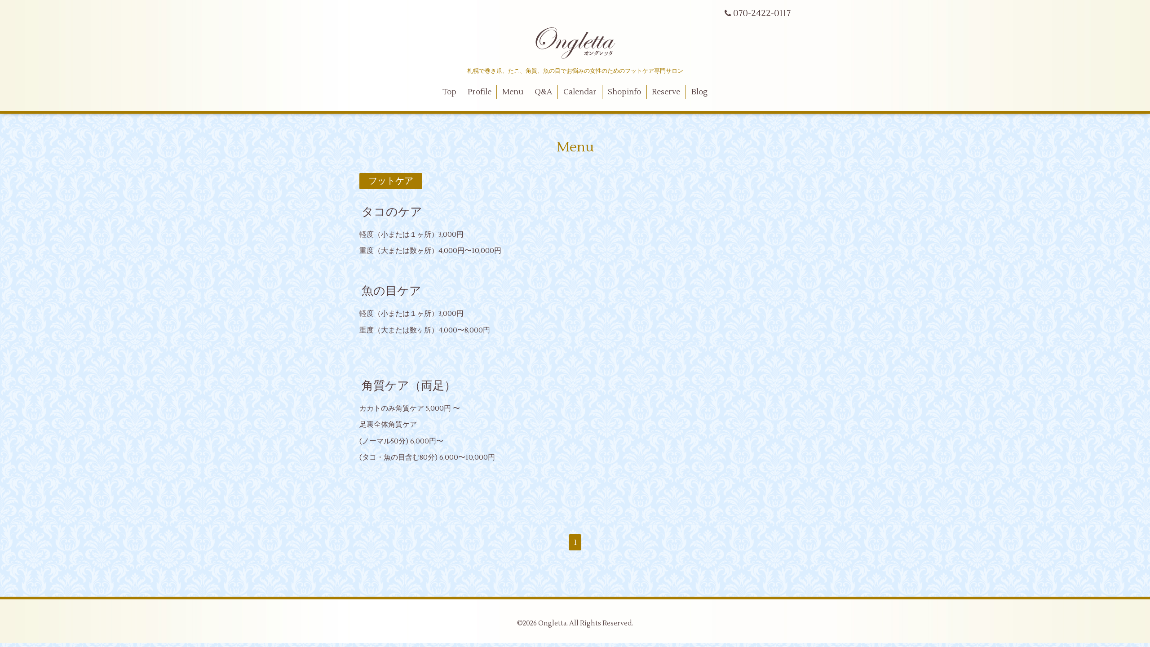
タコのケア (392, 212)
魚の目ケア (391, 291)
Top (449, 92)
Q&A (543, 92)
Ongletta (552, 623)
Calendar (580, 92)
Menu (512, 92)
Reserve (666, 92)
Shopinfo (624, 92)
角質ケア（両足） (409, 386)
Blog (699, 92)
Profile (479, 92)
